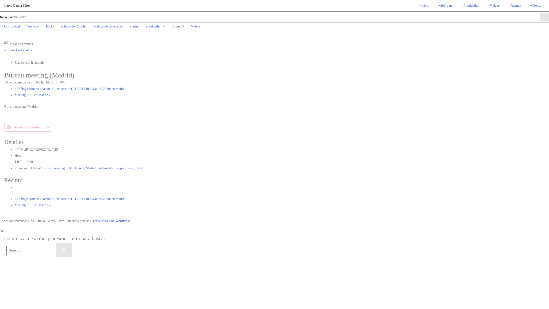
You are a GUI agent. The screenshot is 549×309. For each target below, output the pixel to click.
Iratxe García (75, 168)
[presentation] (163, 26)
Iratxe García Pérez (17, 5)
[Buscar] (64, 250)
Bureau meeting (54, 168)
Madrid (91, 168)
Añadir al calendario (29, 127)
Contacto (33, 26)
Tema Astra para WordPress (111, 221)
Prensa (134, 26)
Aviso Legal (11, 26)
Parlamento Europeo (111, 168)
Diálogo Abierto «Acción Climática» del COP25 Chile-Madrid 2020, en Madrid (70, 89)
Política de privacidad (108, 26)
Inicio (50, 26)
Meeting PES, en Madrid (33, 95)
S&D (138, 168)
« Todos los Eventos (18, 50)
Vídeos (196, 26)
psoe (130, 168)
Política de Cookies (73, 26)
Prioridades (153, 26)
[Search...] (31, 250)
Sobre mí (178, 26)
